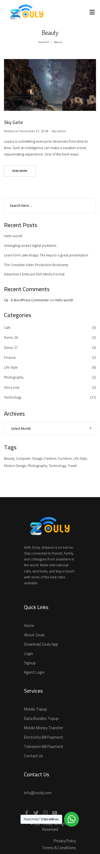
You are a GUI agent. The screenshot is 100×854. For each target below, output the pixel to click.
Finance (10, 357)
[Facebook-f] (26, 813)
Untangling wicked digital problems (30, 245)
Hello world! (13, 236)
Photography (13, 377)
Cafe (7, 327)
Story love (11, 387)
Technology (12, 397)
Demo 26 (11, 337)
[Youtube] (54, 813)
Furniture (65, 458)
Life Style (11, 367)
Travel (72, 466)
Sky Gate (13, 122)
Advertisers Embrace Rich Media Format (34, 274)
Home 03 (43, 42)
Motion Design (15, 466)
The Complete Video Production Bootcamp (36, 265)
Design (37, 458)
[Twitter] (36, 813)
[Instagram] (45, 813)
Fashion (50, 458)
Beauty (9, 458)
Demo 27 (11, 347)
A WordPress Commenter (30, 300)
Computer (23, 458)
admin (61, 131)
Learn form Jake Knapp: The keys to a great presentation (46, 255)
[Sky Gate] (50, 97)
